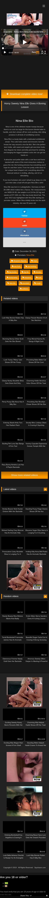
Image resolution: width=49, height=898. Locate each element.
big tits (26, 272)
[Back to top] (41, 891)
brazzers (27, 277)
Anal (35, 261)
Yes (6, 883)
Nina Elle (30, 255)
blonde (38, 272)
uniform (25, 289)
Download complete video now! (26, 94)
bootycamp (13, 277)
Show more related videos (24, 475)
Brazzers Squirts (20, 261)
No (6, 886)
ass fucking (31, 266)
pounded (25, 283)
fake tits (12, 283)
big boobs (13, 272)
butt (39, 277)
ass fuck (17, 266)
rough (38, 283)
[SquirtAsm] (20, 3)
